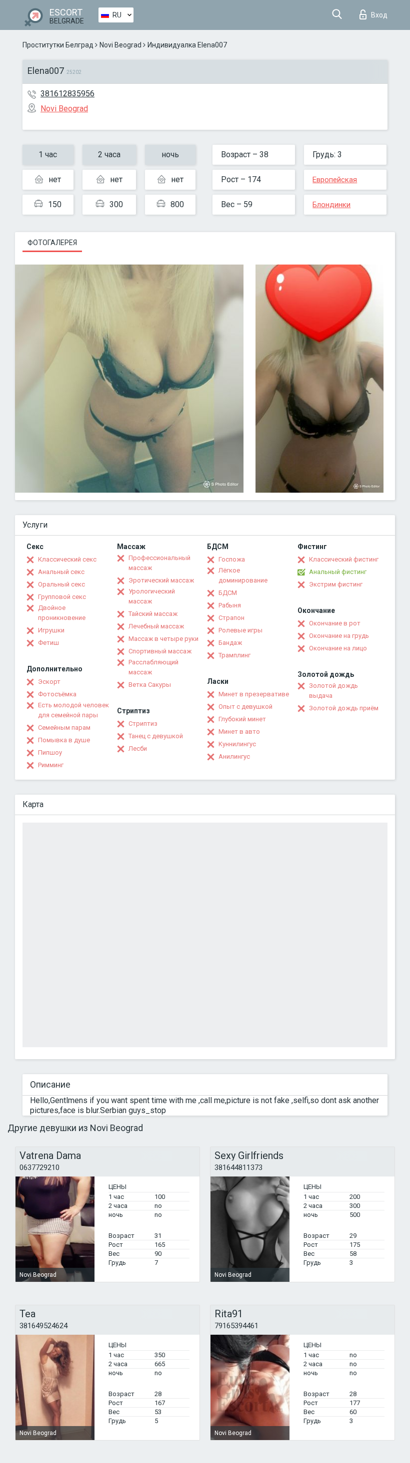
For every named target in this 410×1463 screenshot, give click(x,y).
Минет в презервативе (253, 694)
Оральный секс (61, 584)
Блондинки (331, 204)
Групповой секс (62, 596)
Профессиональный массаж (159, 563)
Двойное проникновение (62, 612)
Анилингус (234, 756)
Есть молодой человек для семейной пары (73, 710)
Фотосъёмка (57, 694)
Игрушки (51, 630)
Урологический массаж (151, 596)
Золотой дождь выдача (333, 690)
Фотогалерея (52, 243)
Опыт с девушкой (245, 706)
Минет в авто (239, 731)
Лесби (137, 748)
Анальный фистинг (337, 572)
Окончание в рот (334, 623)
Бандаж (230, 642)
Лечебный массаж (156, 626)
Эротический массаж (161, 580)
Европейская (334, 179)
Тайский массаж (153, 613)
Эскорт (49, 681)
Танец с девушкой (155, 736)
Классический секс (67, 559)
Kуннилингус (237, 744)
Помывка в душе (64, 740)
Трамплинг (234, 655)
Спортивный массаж (160, 651)
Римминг (51, 765)
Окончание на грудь (339, 635)
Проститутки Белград (58, 45)
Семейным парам (64, 727)
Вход (379, 15)
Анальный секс (61, 572)
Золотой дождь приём (343, 708)
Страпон (231, 617)
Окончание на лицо (338, 648)
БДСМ (227, 592)
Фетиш (48, 642)
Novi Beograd (121, 45)
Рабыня (229, 605)
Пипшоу (50, 752)
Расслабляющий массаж (153, 667)
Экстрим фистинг (335, 584)
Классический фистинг (343, 559)
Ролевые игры (240, 630)
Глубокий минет (242, 719)
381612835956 (67, 93)
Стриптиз (143, 723)
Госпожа (231, 559)
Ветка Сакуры (149, 684)
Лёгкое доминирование (243, 575)
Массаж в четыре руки (163, 638)
